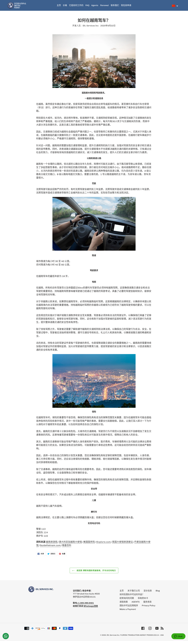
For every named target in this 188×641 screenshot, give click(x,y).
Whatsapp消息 (91, 606)
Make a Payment (128, 609)
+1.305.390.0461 (85, 603)
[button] (175, 6)
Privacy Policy (148, 605)
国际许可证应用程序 (129, 605)
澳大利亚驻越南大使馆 (70, 541)
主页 (122, 590)
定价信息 (148, 590)
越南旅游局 (51, 541)
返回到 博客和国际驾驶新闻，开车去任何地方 (96, 570)
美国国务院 (89, 541)
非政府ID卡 (143, 598)
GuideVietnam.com (50, 545)
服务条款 (147, 602)
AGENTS (136, 602)
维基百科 (66, 545)
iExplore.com (103, 541)
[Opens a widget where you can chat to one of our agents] (178, 636)
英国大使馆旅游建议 (122, 541)
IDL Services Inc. (113, 635)
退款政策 (124, 602)
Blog (158, 590)
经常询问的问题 (127, 598)
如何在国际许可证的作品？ (132, 594)
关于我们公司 (134, 590)
